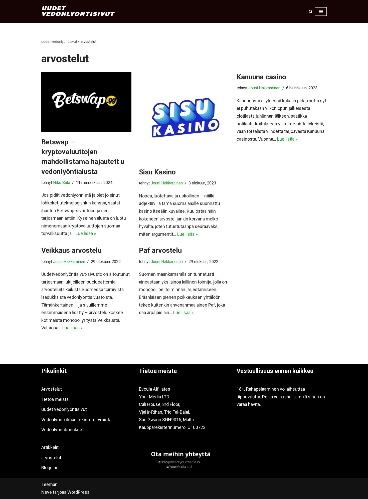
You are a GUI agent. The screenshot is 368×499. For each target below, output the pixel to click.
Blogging (50, 467)
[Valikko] (321, 11)
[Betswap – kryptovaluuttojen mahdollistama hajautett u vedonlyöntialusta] (86, 102)
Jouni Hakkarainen (167, 183)
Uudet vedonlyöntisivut (64, 409)
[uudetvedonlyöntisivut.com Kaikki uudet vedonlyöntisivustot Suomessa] (78, 11)
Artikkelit (50, 447)
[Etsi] (310, 11)
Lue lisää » (86, 233)
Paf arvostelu (160, 250)
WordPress (78, 492)
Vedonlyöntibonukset (62, 429)
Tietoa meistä (55, 399)
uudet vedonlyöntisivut (59, 42)
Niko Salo (61, 182)
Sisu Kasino (157, 172)
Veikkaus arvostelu (71, 250)
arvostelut (51, 457)
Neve (46, 492)
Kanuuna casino (261, 77)
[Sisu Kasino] (184, 117)
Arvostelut (51, 389)
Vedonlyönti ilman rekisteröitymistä (76, 419)
